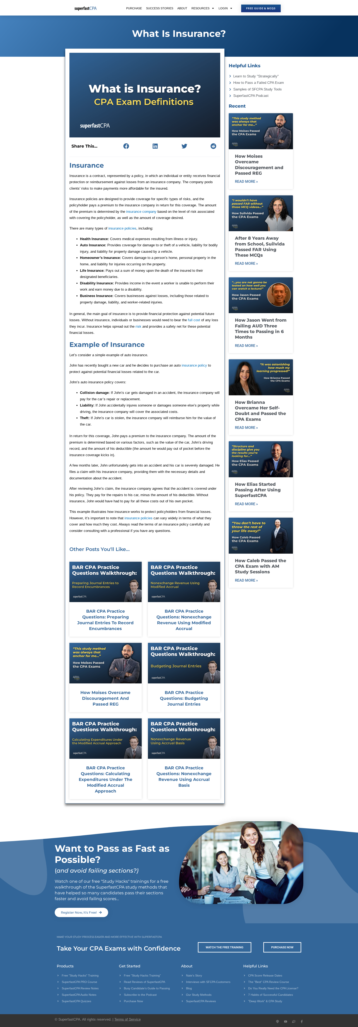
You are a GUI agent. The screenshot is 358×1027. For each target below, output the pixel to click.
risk (138, 326)
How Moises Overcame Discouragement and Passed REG (105, 698)
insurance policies (122, 228)
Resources (200, 8)
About (182, 8)
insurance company (141, 212)
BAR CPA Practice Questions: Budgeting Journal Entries (184, 698)
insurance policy (194, 365)
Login (223, 8)
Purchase (134, 8)
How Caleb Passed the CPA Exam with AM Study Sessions (260, 566)
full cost (194, 320)
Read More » (246, 181)
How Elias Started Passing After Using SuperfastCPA (258, 490)
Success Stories (159, 8)
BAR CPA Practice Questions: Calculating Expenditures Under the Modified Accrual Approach (105, 779)
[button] (126, 146)
